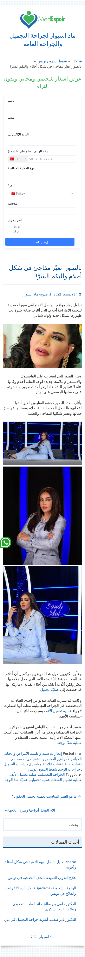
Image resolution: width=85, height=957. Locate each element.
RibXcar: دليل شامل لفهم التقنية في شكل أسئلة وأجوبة (40, 864)
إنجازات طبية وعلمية (46, 753)
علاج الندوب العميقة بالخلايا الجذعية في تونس (42, 877)
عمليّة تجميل (49, 689)
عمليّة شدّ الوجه (16, 779)
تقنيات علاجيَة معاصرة (46, 764)
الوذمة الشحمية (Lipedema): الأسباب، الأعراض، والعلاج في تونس (40, 891)
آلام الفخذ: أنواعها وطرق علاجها (31, 810)
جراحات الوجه (69, 769)
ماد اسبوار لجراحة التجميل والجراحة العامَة (42, 39)
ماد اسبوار (46, 936)
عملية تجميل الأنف (58, 710)
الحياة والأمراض (70, 758)
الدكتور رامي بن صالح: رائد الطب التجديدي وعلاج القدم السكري (44, 906)
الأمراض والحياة (17, 753)
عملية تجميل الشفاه (67, 779)
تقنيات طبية (73, 764)
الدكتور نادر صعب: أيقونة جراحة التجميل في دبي (40, 919)
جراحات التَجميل (16, 764)
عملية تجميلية (40, 779)
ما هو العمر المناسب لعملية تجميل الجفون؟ (44, 796)
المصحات (19, 758)
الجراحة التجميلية (52, 774)
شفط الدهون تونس (42, 769)
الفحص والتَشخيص (42, 758)
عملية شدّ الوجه (70, 742)
